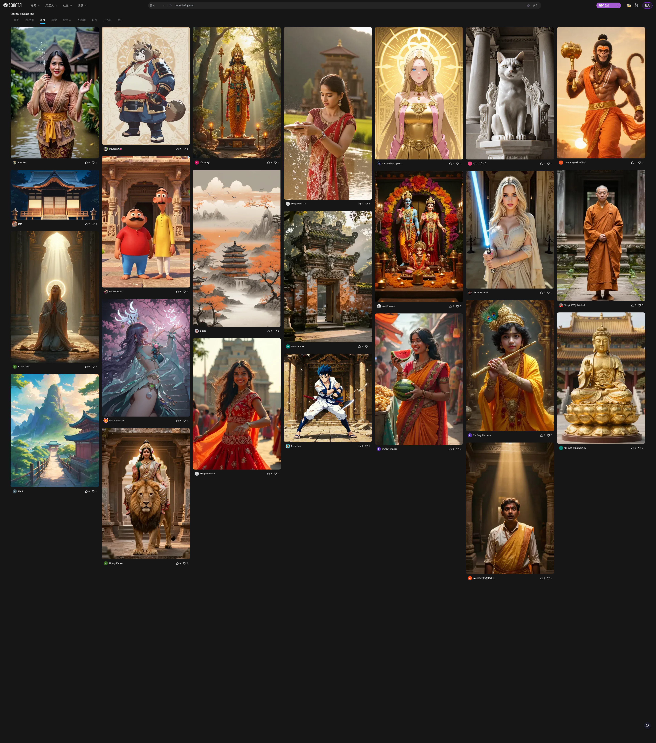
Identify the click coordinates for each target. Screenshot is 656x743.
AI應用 (81, 20)
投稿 (94, 20)
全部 (16, 20)
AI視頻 (29, 20)
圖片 (42, 20)
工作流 (108, 20)
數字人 (67, 20)
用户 (120, 20)
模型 (54, 20)
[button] (535, 5)
